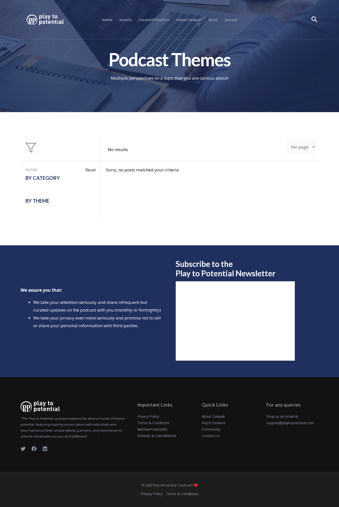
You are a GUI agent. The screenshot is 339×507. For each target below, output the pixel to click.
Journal (231, 20)
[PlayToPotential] (45, 19)
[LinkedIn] (44, 448)
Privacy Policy (148, 416)
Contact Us (211, 435)
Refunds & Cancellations (156, 435)
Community (211, 429)
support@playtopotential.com (290, 422)
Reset (90, 170)
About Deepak (189, 20)
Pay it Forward (213, 422)
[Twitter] (23, 448)
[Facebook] (34, 448)
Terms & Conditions (153, 422)
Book (213, 20)
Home (107, 20)
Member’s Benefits (152, 429)
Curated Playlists (154, 20)
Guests (125, 20)
